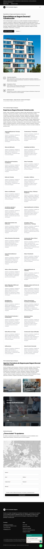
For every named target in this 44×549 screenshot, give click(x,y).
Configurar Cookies (26, 531)
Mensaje (7, 486)
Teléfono (24, 477)
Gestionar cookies (14, 3)
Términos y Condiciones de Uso (28, 492)
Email (6, 477)
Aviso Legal (25, 524)
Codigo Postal (8, 481)
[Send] (41, 541)
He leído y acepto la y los (20, 492)
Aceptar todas (6, 3)
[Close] (41, 535)
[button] (22, 454)
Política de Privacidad (17, 492)
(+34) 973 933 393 (6, 527)
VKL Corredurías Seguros (11, 7)
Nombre (6, 472)
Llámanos (18, 31)
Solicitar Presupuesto (8, 31)
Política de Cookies (26, 526)
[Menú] (40, 7)
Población (25, 481)
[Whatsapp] (40, 545)
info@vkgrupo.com (7, 529)
